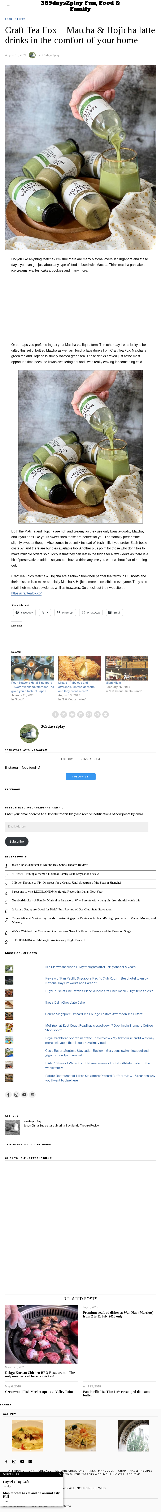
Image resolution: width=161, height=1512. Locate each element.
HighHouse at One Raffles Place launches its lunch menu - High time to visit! (99, 991)
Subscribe (17, 841)
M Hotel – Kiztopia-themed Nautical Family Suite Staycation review (55, 873)
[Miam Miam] (126, 668)
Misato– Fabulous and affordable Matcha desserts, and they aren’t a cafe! (76, 687)
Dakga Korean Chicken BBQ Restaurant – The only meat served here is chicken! (40, 1374)
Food (8, 19)
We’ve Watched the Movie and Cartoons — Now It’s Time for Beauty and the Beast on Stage (71, 931)
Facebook (12, 789)
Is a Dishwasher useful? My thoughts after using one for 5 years (90, 967)
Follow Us (80, 776)
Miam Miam (113, 682)
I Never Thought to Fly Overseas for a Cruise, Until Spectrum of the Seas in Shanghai (66, 882)
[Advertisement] (80, 307)
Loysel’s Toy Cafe (16, 1482)
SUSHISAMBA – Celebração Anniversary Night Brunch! (48, 940)
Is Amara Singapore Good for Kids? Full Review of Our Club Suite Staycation (62, 909)
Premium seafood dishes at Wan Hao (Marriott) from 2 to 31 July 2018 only (118, 1314)
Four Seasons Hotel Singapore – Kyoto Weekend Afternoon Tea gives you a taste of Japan (32, 687)
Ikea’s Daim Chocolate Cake (65, 1002)
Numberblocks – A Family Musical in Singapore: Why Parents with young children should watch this (76, 900)
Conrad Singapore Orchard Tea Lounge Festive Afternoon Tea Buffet (94, 1014)
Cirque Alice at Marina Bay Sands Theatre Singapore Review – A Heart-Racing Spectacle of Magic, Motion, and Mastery (84, 920)
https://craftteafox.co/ (26, 593)
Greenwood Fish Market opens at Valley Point (39, 1391)
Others (20, 19)
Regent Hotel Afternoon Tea (24, 1502)
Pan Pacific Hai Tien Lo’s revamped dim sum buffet (116, 1393)
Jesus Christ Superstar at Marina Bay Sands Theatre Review (50, 864)
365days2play (50, 55)
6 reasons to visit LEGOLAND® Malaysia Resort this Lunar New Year (57, 891)
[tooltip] (55, 714)
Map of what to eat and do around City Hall (31, 1495)
